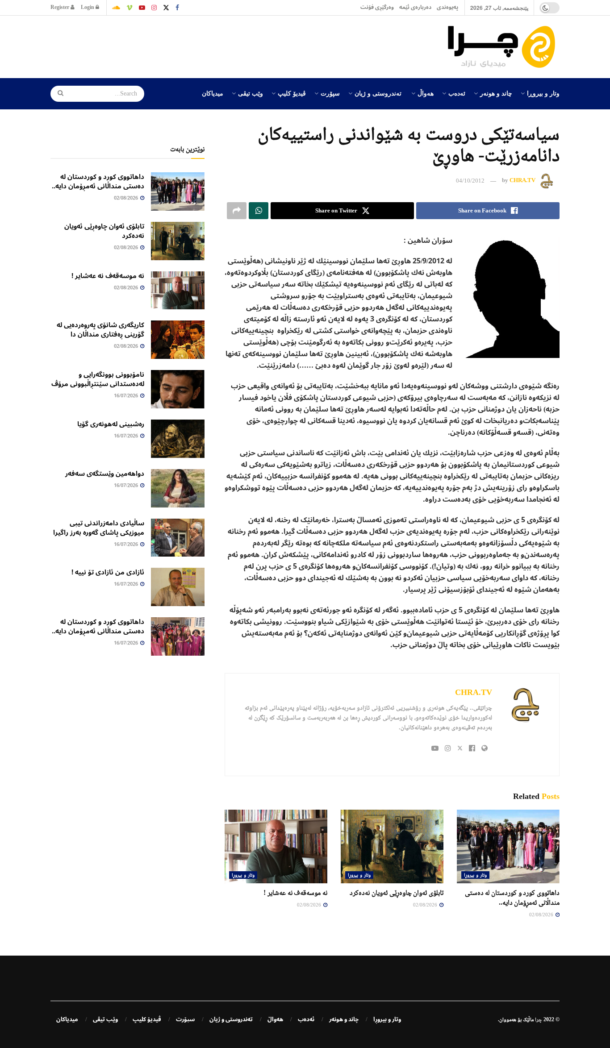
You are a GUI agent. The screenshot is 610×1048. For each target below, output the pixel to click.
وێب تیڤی (250, 92)
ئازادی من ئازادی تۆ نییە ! (107, 572)
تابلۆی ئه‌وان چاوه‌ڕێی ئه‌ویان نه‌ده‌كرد (396, 892)
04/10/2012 (470, 180)
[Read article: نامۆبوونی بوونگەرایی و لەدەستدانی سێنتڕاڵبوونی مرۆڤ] (178, 389)
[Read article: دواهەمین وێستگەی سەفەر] (178, 488)
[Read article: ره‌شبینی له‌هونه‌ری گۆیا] (178, 439)
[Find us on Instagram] (154, 7)
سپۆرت (330, 92)
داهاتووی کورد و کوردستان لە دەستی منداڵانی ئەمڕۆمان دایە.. (98, 181)
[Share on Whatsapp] (258, 210)
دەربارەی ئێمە (415, 7)
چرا (538, 1019)
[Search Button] (57, 94)
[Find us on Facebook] (177, 7)
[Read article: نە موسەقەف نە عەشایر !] (276, 846)
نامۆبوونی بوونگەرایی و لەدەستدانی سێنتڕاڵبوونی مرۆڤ (97, 379)
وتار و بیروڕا (543, 92)
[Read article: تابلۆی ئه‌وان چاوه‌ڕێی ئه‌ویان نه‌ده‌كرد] (392, 846)
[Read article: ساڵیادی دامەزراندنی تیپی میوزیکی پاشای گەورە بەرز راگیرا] (178, 538)
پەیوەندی (447, 7)
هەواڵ (426, 92)
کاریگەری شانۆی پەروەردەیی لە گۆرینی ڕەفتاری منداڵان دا (100, 329)
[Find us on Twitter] (166, 7)
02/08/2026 (542, 914)
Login (88, 7)
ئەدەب (456, 92)
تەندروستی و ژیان (378, 92)
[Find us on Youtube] (142, 7)
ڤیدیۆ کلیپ (292, 92)
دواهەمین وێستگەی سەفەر (104, 473)
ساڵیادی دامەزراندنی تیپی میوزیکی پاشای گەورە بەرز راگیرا (98, 528)
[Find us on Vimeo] (129, 7)
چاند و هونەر (496, 92)
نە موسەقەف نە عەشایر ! (295, 892)
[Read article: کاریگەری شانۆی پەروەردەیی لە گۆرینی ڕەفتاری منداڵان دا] (178, 339)
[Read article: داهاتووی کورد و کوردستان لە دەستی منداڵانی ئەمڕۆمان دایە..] (508, 846)
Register (60, 7)
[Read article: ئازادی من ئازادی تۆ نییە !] (178, 587)
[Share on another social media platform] (237, 210)
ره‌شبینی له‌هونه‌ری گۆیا (110, 424)
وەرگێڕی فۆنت (377, 7)
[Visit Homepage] (504, 47)
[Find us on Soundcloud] (116, 7)
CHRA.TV (522, 180)
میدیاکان (212, 92)
